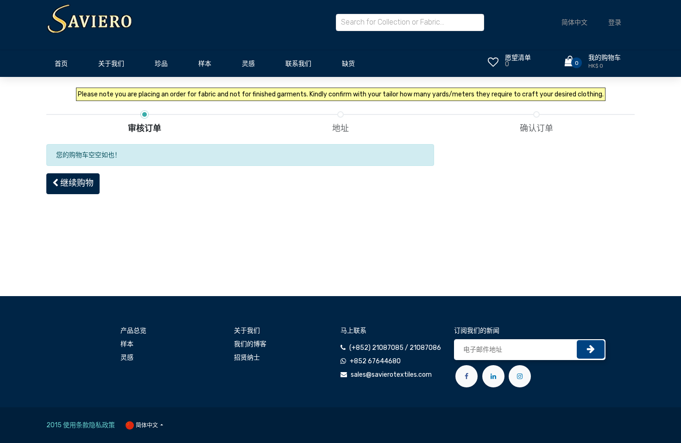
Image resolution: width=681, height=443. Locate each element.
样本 (126, 344)
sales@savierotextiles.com (391, 375)
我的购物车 (604, 58)
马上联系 (353, 331)
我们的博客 (250, 344)
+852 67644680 (375, 361)
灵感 (126, 357)
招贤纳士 (247, 357)
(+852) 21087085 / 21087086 (395, 348)
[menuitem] (61, 66)
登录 (614, 22)
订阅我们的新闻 (476, 331)
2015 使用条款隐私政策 (80, 425)
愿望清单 (518, 58)
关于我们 (247, 331)
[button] (73, 183)
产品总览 (133, 331)
